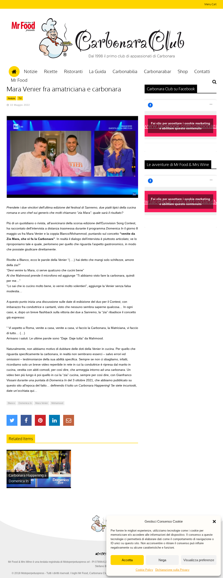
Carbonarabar (157, 71)
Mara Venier (41, 403)
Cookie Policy (144, 569)
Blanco (11, 403)
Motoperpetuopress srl (76, 561)
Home (14, 71)
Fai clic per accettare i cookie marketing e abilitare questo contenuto (180, 125)
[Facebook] (26, 420)
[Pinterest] (40, 420)
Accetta (127, 560)
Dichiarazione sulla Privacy (172, 569)
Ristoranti (73, 71)
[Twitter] (12, 420)
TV (20, 98)
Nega (162, 560)
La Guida (97, 71)
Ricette (50, 71)
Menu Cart (210, 4)
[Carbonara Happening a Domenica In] (39, 487)
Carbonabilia (125, 71)
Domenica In (25, 403)
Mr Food (19, 80)
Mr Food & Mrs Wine (20, 561)
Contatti (202, 71)
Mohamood (57, 403)
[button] (214, 521)
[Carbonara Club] (111, 57)
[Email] (68, 420)
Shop (183, 71)
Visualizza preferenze (198, 560)
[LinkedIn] (54, 420)
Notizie (30, 71)
